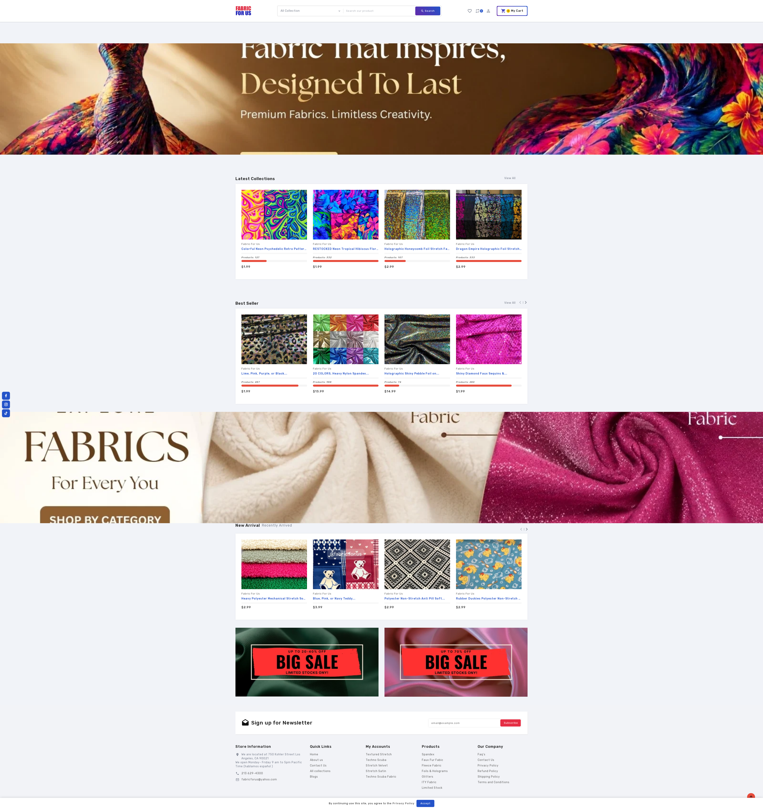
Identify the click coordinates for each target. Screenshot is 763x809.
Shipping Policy (489, 776)
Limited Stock (432, 788)
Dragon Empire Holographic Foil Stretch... (489, 249)
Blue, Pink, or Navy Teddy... (334, 598)
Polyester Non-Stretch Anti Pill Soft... (414, 598)
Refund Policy (488, 771)
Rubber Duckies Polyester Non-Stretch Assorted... (489, 598)
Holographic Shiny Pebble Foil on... (411, 373)
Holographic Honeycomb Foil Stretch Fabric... (417, 249)
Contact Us (318, 765)
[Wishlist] (469, 10)
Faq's (481, 754)
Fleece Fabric (432, 765)
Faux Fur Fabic (432, 760)
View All (510, 178)
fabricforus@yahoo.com (259, 779)
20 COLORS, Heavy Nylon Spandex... (341, 373)
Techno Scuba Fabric (381, 776)
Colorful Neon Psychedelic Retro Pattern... (274, 249)
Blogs (314, 776)
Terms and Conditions (493, 782)
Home (314, 754)
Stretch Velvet (377, 765)
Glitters (427, 776)
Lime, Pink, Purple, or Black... (264, 373)
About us (316, 760)
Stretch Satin (376, 771)
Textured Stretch (379, 754)
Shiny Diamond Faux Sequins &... (481, 373)
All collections (320, 771)
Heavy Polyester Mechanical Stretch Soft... (274, 598)
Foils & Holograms (435, 771)
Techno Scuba (376, 760)
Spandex (428, 754)
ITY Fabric (429, 782)
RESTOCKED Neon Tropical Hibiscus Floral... (346, 249)
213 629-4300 (252, 773)
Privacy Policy (488, 765)
